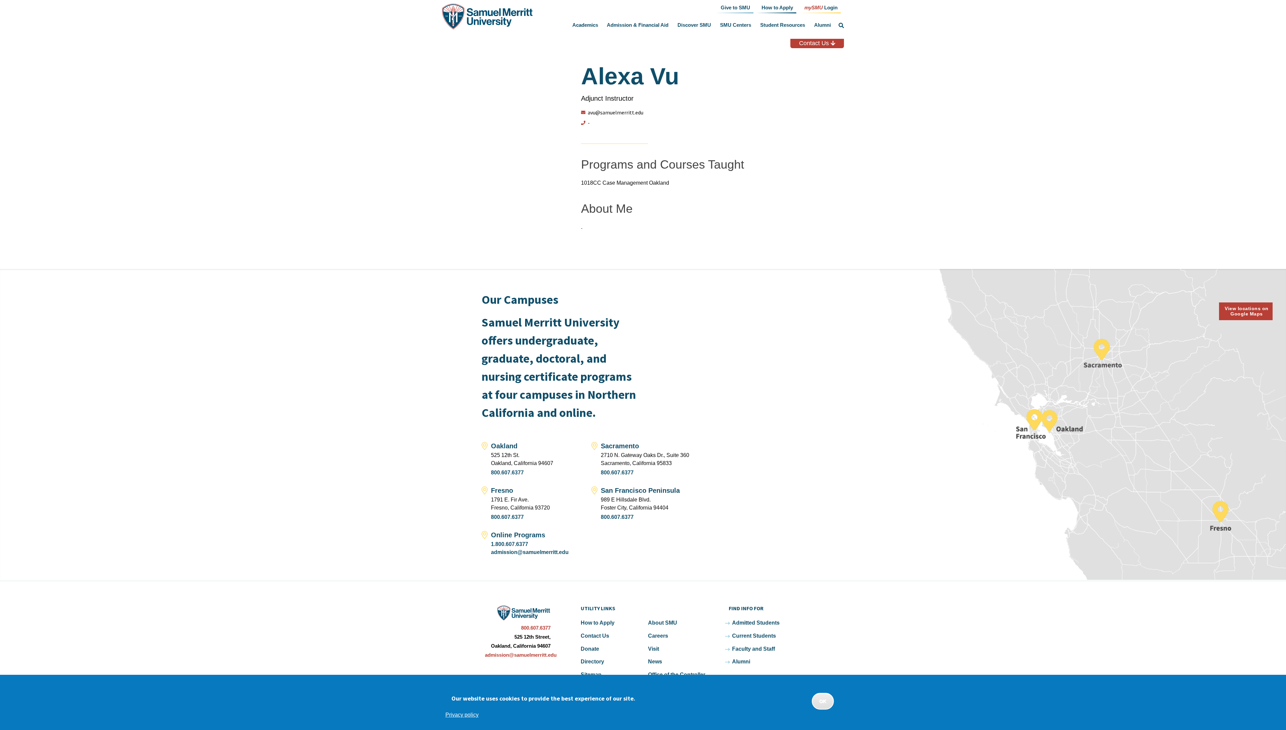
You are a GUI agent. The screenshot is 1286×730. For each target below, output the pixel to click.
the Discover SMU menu (713, 25)
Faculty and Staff (753, 649)
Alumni (822, 25)
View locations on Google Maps (1247, 311)
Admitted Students (756, 623)
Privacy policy (462, 715)
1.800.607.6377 (509, 544)
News (655, 661)
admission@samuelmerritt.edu (530, 552)
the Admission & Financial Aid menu (670, 25)
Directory (592, 661)
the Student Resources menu (806, 25)
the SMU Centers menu (752, 25)
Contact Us (815, 43)
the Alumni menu (832, 25)
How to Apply (598, 623)
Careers (658, 636)
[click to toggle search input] (841, 25)
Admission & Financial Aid (637, 25)
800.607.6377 (507, 472)
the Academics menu (599, 25)
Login (821, 7)
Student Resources (782, 25)
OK (823, 701)
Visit (653, 649)
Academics (585, 25)
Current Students (754, 636)
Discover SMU (694, 25)
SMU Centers (735, 25)
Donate (590, 649)
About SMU (662, 623)
